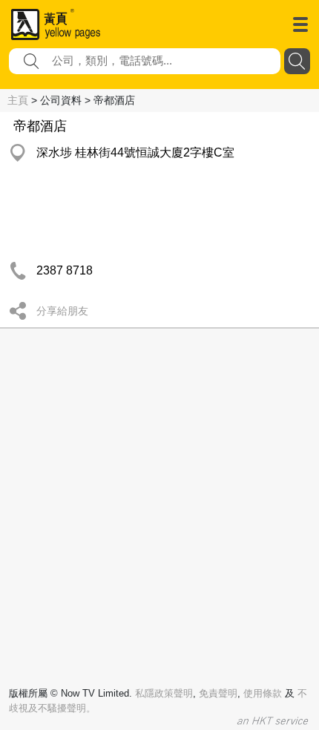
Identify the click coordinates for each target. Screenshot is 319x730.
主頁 (17, 100)
